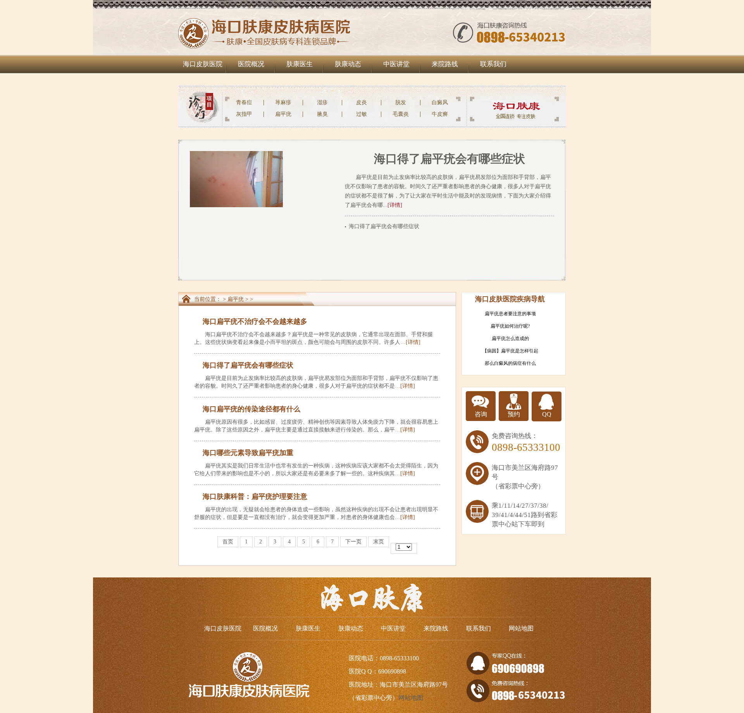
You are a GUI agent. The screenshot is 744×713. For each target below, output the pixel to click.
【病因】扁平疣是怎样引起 (510, 351)
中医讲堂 (396, 64)
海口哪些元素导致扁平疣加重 (248, 453)
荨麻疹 (283, 102)
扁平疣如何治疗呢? (510, 326)
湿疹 (322, 102)
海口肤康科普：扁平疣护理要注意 (255, 496)
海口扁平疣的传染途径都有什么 (251, 409)
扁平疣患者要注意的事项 (510, 313)
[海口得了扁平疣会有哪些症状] (236, 154)
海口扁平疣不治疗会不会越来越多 (255, 321)
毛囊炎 (401, 114)
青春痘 (244, 102)
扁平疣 (283, 114)
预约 (514, 414)
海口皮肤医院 (202, 64)
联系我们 (493, 64)
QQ (546, 414)
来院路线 (445, 64)
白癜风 (440, 102)
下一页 (353, 542)
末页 (378, 542)
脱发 (400, 102)
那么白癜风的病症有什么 (510, 363)
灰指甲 (244, 114)
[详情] (395, 205)
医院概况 (251, 64)
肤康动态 (348, 64)
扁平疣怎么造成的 (510, 338)
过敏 (361, 114)
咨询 (481, 414)
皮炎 (361, 102)
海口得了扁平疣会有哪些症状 (449, 158)
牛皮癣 (440, 114)
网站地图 (521, 628)
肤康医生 (299, 64)
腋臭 (322, 114)
